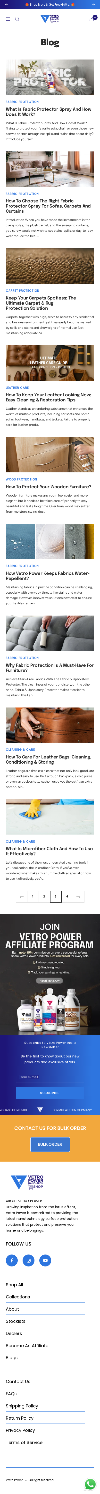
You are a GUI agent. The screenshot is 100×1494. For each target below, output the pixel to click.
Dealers (14, 1333)
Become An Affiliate (27, 1346)
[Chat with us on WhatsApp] (90, 1480)
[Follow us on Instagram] (28, 1260)
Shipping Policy (22, 1406)
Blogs (12, 1358)
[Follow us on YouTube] (45, 1260)
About (12, 1309)
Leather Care (17, 388)
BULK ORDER (50, 1144)
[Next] (78, 896)
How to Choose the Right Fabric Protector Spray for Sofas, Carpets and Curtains (48, 206)
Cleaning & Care (20, 749)
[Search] (17, 19)
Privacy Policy (20, 1430)
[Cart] (91, 19)
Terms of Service (24, 1442)
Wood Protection (21, 479)
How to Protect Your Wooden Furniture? (48, 487)
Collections (18, 1297)
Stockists (15, 1321)
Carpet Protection (22, 291)
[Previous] (21, 896)
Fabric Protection (22, 102)
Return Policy (19, 1418)
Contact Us (18, 1381)
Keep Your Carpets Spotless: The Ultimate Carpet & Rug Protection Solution (41, 303)
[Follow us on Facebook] (11, 1260)
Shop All (14, 1285)
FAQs (11, 1394)
